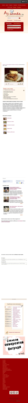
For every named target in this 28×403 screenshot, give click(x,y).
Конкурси (4, 361)
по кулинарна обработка (9, 316)
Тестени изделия (8, 64)
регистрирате (20, 220)
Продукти (4, 384)
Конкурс (14, 7)
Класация (19, 7)
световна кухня (9, 323)
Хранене (4, 382)
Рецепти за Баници (15, 64)
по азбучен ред (9, 309)
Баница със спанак (10, 121)
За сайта (4, 360)
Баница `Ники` (9, 128)
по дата (10, 311)
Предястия (4, 371)
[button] (24, 2)
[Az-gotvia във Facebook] (11, 393)
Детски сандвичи (15, 326)
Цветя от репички (15, 324)
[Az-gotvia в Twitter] (14, 393)
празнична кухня (9, 319)
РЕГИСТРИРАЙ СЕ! (17, 23)
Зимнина (4, 381)
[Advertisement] (14, 47)
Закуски (4, 372)
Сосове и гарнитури (6, 375)
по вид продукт (9, 313)
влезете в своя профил (5, 221)
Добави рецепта (9, 20)
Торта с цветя (15, 325)
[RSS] (17, 393)
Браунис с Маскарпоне (16, 316)
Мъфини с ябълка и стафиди (17, 319)
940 (5, 84)
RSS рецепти (5, 365)
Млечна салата (15, 322)
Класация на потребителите (7, 370)
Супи (3, 373)
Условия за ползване (6, 364)
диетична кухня (9, 321)
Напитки (4, 380)
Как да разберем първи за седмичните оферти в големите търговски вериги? (15, 188)
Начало (4, 64)
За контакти (4, 363)
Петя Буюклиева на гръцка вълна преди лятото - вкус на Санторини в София (15, 197)
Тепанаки (14, 323)
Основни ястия (5, 374)
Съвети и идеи (9, 7)
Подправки (4, 385)
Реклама (4, 362)
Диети (4, 383)
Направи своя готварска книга (14, 332)
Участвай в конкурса (17, 20)
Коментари (11, 84)
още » (21, 195)
